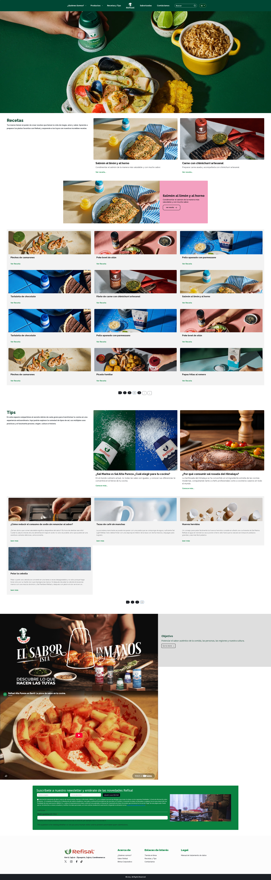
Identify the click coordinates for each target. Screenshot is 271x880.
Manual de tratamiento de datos (194, 855)
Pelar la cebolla (19, 574)
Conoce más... (102, 486)
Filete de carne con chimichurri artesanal (118, 296)
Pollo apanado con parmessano (199, 257)
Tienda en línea (151, 855)
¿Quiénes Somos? (75, 5)
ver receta (170, 208)
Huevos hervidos (191, 524)
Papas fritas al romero (194, 374)
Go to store (167, 646)
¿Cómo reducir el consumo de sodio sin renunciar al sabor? (42, 524)
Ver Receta (15, 264)
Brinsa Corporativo (125, 862)
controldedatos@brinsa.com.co (136, 805)
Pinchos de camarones (23, 257)
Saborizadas (146, 5)
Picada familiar (104, 374)
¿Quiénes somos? (124, 855)
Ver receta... (101, 172)
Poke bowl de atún (106, 257)
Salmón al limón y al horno (196, 296)
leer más (14, 541)
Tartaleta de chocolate (23, 296)
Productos (95, 5)
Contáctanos (163, 5)
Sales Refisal (123, 859)
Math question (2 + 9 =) (46, 814)
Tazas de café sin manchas (110, 524)
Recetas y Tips (114, 5)
